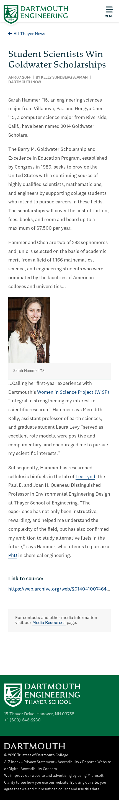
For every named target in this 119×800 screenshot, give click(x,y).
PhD (12, 555)
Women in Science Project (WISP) (73, 392)
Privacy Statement (39, 762)
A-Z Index (12, 762)
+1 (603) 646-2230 (22, 720)
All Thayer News (29, 34)
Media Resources (49, 623)
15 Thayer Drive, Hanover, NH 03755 (39, 714)
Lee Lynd (85, 477)
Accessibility (68, 762)
